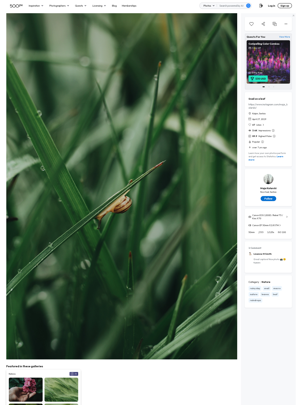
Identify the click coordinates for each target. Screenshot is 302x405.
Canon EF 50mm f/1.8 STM (265, 225)
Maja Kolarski (268, 188)
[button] (248, 5)
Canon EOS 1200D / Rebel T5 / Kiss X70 (267, 217)
